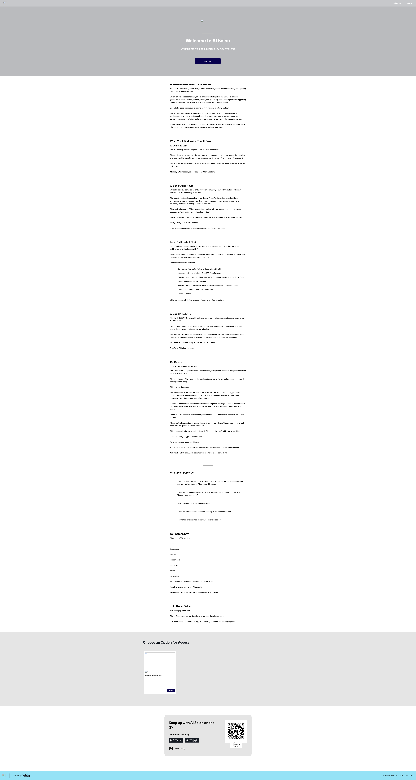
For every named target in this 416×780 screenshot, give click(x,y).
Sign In (409, 3)
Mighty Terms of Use (390, 775)
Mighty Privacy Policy (407, 775)
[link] (160, 672)
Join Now (397, 3)
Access (171, 690)
